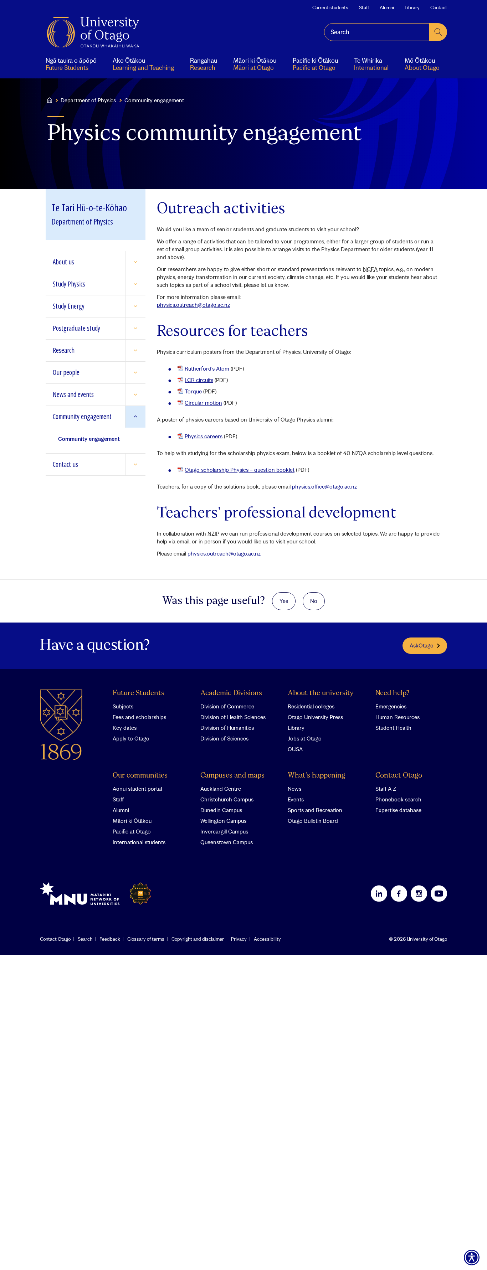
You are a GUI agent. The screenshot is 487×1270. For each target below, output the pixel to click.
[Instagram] (419, 893)
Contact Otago (398, 775)
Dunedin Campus (221, 810)
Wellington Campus (223, 821)
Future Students (138, 693)
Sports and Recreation (315, 810)
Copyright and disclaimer (197, 938)
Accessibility (267, 938)
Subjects (123, 706)
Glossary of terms (145, 938)
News (294, 788)
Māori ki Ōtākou (132, 821)
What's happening (316, 775)
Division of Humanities (227, 727)
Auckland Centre (220, 788)
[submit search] (438, 32)
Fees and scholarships (139, 717)
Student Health (393, 727)
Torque (193, 391)
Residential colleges (311, 706)
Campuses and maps (232, 775)
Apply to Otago (131, 738)
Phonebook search (398, 799)
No (313, 601)
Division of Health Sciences (233, 717)
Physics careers (203, 436)
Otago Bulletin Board (313, 821)
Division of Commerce (227, 706)
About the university (321, 693)
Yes (284, 601)
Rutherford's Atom (207, 368)
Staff (364, 7)
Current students (330, 7)
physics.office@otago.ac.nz (324, 486)
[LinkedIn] (379, 893)
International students (139, 842)
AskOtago (422, 645)
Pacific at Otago (132, 831)
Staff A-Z (385, 788)
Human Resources (397, 717)
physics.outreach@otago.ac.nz (193, 305)
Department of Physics (88, 100)
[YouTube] (439, 893)
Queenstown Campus (226, 842)
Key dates (125, 727)
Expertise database (398, 810)
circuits (199, 380)
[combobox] (376, 32)
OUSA (295, 749)
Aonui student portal (137, 788)
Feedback (109, 938)
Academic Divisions (231, 693)
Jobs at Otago (305, 738)
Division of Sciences (224, 738)
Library (412, 7)
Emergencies (390, 706)
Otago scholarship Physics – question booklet (239, 470)
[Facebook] (399, 893)
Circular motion (203, 403)
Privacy (239, 938)
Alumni (387, 7)
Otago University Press (315, 717)
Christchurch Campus (226, 799)
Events (296, 799)
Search (85, 938)
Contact (438, 7)
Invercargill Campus (224, 831)
